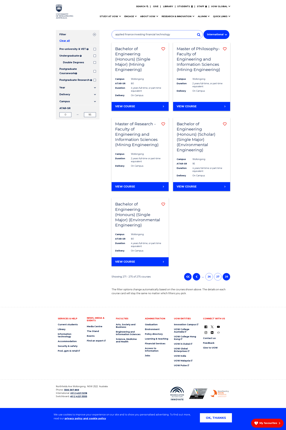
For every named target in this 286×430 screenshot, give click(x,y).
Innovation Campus (185, 324)
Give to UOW (210, 348)
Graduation (151, 324)
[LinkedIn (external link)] (212, 332)
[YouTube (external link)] (218, 326)
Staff (200, 6)
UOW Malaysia (182, 360)
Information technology (64, 335)
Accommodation (67, 341)
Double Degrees (73, 62)
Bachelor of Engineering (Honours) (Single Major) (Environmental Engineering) (137, 214)
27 (217, 276)
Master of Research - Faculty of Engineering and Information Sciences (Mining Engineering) (137, 134)
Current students (68, 324)
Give (155, 6)
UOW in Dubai (182, 344)
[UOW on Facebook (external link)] (206, 326)
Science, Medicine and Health (126, 340)
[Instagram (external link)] (206, 332)
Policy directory (154, 334)
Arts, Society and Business (125, 325)
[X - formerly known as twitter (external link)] (212, 326)
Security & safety (67, 346)
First (188, 276)
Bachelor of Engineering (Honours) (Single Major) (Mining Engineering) (132, 59)
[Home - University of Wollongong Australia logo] (64, 11)
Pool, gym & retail (68, 351)
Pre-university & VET (72, 49)
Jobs (147, 355)
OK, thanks (216, 418)
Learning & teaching (156, 339)
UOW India (180, 356)
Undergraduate (69, 55)
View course (125, 106)
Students (183, 6)
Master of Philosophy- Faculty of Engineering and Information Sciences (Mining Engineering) (198, 59)
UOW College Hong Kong (185, 337)
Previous (196, 276)
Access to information (151, 349)
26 (209, 276)
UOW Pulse (180, 365)
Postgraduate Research (74, 80)
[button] (163, 49)
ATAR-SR (64, 108)
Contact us (209, 338)
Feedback (208, 343)
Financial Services (155, 343)
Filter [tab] (62, 34)
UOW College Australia (181, 330)
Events (91, 336)
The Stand (93, 331)
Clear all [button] (64, 40)
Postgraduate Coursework (66, 71)
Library (168, 6)
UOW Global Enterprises (181, 349)
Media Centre (94, 326)
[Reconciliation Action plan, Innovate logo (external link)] (177, 393)
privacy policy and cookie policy (85, 418)
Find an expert (95, 341)
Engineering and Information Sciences (128, 333)
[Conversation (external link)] (218, 332)
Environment (152, 329)
